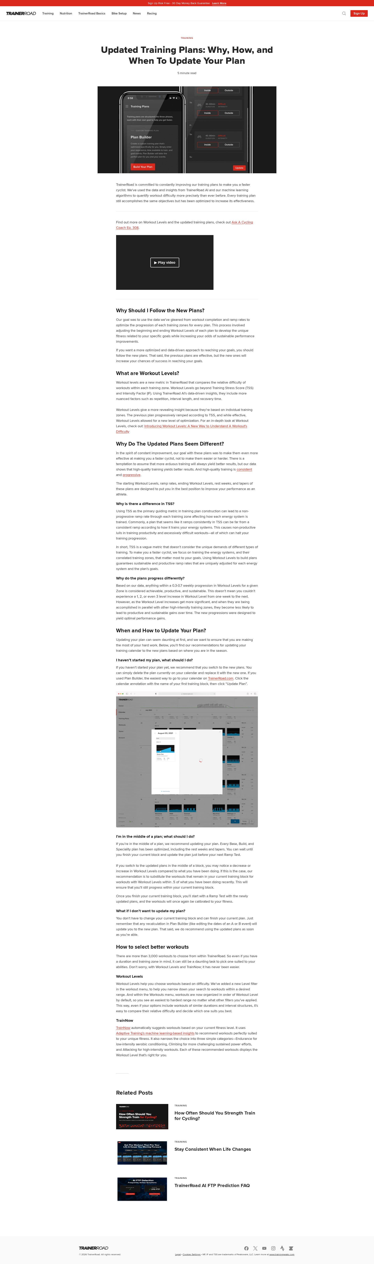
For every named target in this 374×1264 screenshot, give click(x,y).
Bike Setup (119, 13)
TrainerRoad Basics (91, 13)
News (137, 13)
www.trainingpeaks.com (281, 1254)
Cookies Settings (192, 1254)
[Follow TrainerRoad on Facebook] (246, 1248)
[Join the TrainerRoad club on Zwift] (291, 1248)
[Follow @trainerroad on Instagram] (273, 1248)
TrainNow (123, 1027)
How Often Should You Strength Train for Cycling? (215, 1115)
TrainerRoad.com (220, 678)
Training (48, 13)
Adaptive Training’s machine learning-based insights (155, 1033)
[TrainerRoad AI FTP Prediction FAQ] (142, 1189)
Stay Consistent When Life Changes (213, 1149)
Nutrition (66, 13)
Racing (152, 13)
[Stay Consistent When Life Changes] (142, 1153)
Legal (178, 1254)
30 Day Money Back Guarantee (187, 3)
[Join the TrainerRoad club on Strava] (282, 1248)
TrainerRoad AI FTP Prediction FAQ (212, 1185)
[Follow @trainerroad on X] (255, 1248)
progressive (131, 474)
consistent (244, 469)
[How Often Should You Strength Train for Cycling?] (142, 1116)
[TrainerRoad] (21, 13)
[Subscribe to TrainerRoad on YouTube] (264, 1248)
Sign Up (359, 13)
